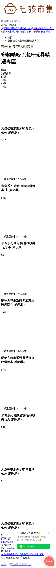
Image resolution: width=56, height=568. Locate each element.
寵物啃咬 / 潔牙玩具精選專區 (23, 40)
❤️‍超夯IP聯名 (42, 31)
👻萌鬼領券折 (9, 28)
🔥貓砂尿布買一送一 (42, 28)
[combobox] (28, 70)
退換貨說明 (37, 554)
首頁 (9, 37)
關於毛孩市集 (8, 541)
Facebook (6, 548)
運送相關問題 (23, 554)
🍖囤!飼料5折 (27, 31)
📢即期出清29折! (10, 31)
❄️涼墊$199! (24, 28)
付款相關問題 (8, 554)
